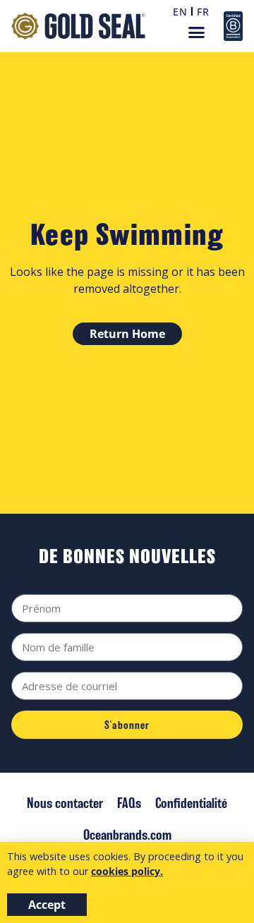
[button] (196, 32)
